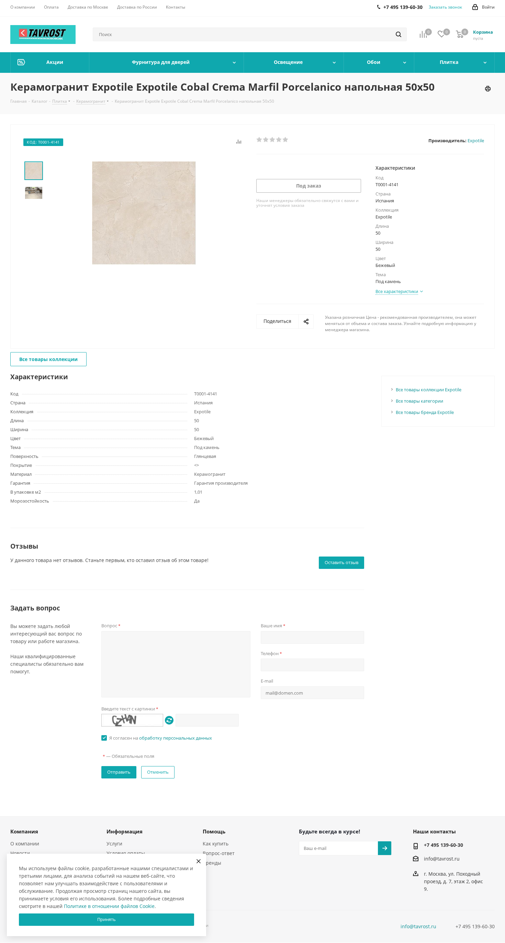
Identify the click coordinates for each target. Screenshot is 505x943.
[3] (272, 140)
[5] (285, 140)
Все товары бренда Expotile (425, 412)
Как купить (215, 843)
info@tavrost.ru (442, 858)
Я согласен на (160, 738)
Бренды (212, 863)
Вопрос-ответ (219, 853)
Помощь (214, 831)
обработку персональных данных (175, 738)
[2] (266, 140)
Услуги (114, 843)
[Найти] (398, 34)
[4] (279, 140)
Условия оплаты (125, 853)
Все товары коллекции (48, 359)
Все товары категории (419, 401)
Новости (20, 853)
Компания (24, 831)
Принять (106, 919)
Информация (124, 831)
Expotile (476, 140)
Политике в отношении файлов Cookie (109, 906)
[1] (259, 140)
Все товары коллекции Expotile (428, 389)
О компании (24, 843)
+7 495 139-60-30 (443, 845)
